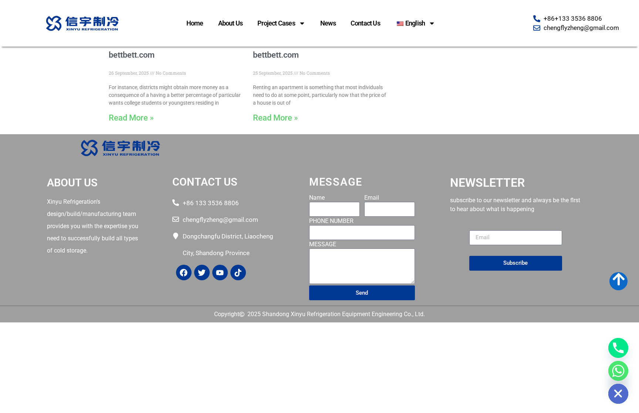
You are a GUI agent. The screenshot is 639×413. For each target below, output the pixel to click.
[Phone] (618, 348)
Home (194, 23)
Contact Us (365, 23)
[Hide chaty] (618, 394)
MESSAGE (322, 244)
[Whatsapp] (618, 371)
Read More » (131, 117)
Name (317, 198)
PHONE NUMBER (331, 221)
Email (371, 198)
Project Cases (276, 23)
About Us (230, 23)
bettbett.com (132, 55)
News (328, 23)
